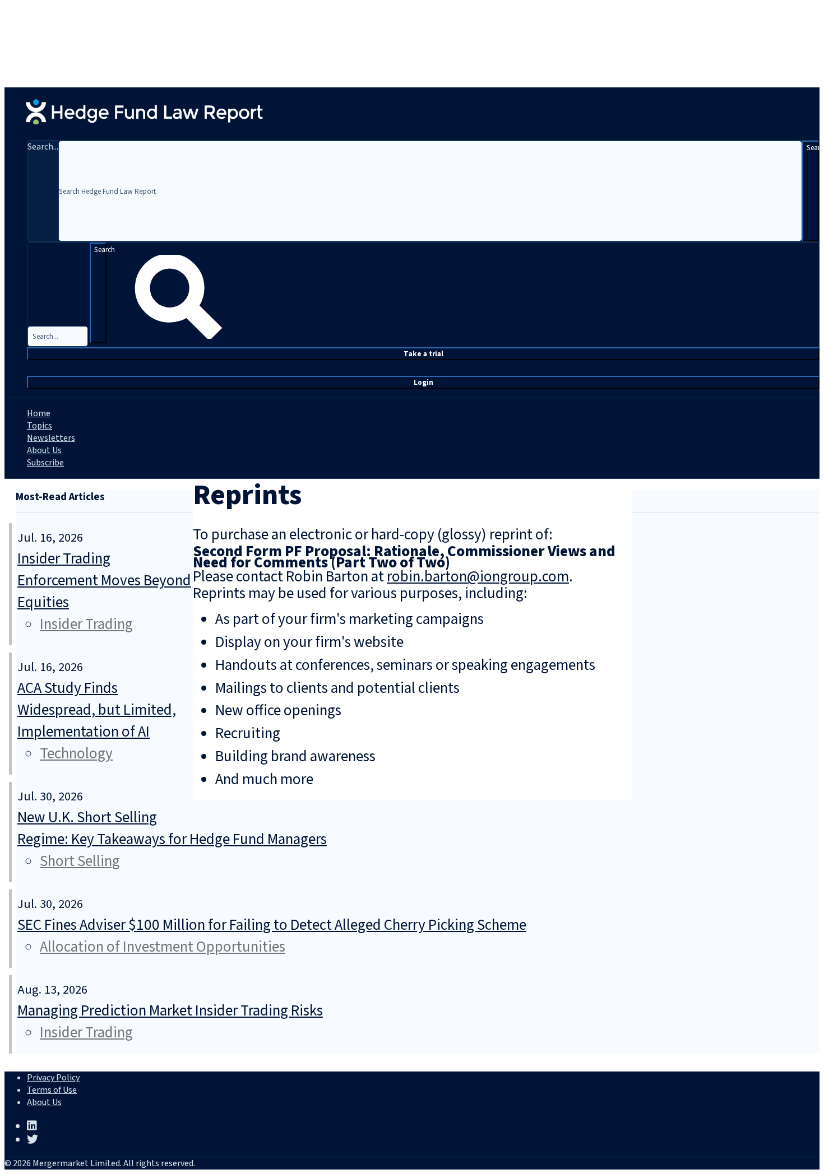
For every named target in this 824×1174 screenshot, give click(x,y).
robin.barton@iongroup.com (478, 577)
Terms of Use (52, 1090)
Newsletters (51, 438)
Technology (76, 754)
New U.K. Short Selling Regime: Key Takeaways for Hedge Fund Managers (172, 828)
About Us (44, 450)
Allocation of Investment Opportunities (162, 947)
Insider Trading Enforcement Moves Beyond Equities (104, 580)
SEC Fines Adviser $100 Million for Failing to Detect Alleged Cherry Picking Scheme (271, 925)
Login (423, 382)
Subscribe (45, 462)
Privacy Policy (53, 1077)
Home (38, 413)
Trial (423, 353)
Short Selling (80, 861)
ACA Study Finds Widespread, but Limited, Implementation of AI (96, 710)
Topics (39, 426)
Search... (42, 147)
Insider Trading (86, 624)
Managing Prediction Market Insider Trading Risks (170, 1011)
